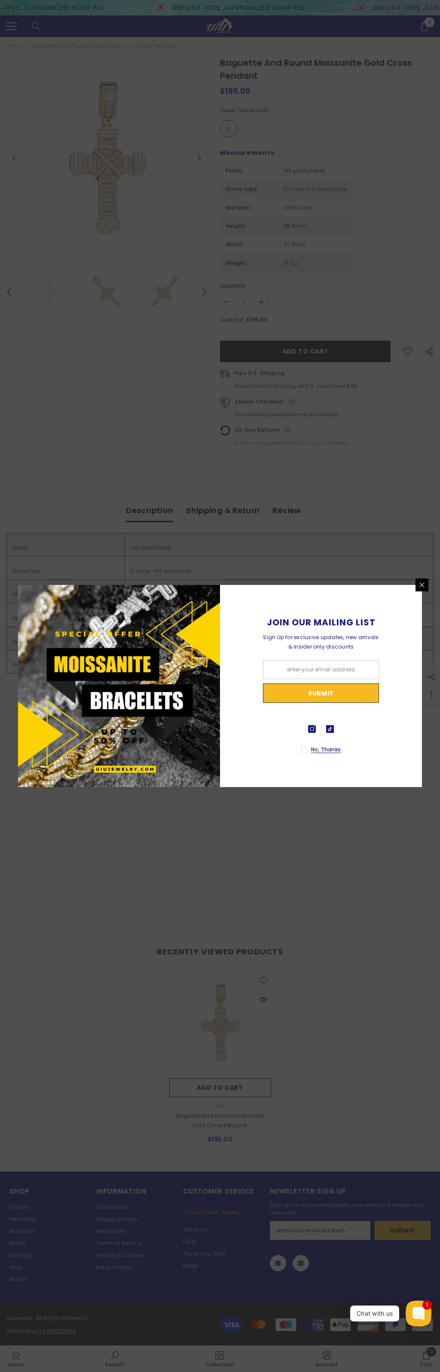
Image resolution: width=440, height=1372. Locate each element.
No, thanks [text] (326, 749)
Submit (321, 693)
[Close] (422, 584)
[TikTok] (330, 729)
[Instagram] (312, 729)
